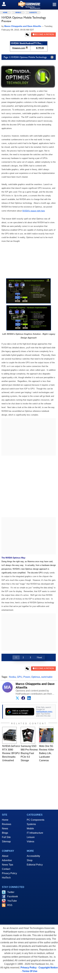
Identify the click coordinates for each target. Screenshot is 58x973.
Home (5, 820)
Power (26, 677)
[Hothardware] (29, 5)
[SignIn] (5, 3)
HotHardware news (44, 711)
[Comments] (27, 34)
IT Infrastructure (35, 833)
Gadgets (33, 12)
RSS (9, 905)
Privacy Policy (9, 873)
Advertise (7, 860)
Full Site (6, 837)
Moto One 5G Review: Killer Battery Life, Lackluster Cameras (46, 753)
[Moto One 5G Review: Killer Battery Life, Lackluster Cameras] (46, 735)
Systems (31, 824)
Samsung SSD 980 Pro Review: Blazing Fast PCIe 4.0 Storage (29, 753)
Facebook (12, 896)
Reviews (6, 824)
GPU (19, 677)
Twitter (10, 892)
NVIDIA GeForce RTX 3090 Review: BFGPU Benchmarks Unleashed (11, 753)
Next (39, 657)
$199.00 (40, 47)
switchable (46, 677)
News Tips (7, 864)
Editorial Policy (35, 864)
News (5, 828)
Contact (6, 869)
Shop (29, 860)
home (5, 12)
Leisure (31, 837)
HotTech (6, 877)
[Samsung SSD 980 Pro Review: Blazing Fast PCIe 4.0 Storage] (28, 735)
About (5, 856)
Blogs (5, 833)
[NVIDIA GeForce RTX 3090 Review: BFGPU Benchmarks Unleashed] (9, 735)
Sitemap (6, 841)
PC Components (35, 820)
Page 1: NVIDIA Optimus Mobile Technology (25, 57)
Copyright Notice (48, 967)
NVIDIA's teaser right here (33, 211)
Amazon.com (18, 47)
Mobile (18, 12)
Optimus (35, 677)
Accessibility (33, 856)
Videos (30, 841)
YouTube (12, 901)
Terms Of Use (29, 971)
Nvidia (12, 677)
